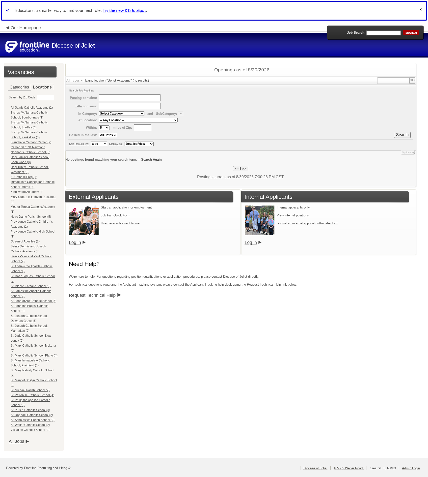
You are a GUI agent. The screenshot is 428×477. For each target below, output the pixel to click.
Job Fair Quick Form (115, 215)
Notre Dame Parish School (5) (31, 216)
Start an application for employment (126, 207)
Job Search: (356, 32)
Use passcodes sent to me (120, 223)
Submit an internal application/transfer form (307, 223)
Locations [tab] (42, 87)
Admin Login (411, 468)
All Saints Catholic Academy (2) (32, 107)
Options (406, 152)
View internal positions (293, 215)
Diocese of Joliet (315, 468)
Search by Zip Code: (22, 97)
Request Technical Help (92, 295)
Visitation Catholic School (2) (30, 430)
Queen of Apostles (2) (25, 241)
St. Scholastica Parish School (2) (32, 420)
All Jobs (16, 441)
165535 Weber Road (349, 468)
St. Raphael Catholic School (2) (32, 415)
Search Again (151, 159)
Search (402, 135)
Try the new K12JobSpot (124, 10)
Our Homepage (26, 27)
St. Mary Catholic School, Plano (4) (34, 355)
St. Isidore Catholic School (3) (31, 286)
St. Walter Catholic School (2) (30, 425)
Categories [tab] (19, 87)
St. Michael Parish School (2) (30, 390)
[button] (421, 11)
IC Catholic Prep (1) (24, 177)
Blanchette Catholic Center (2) (31, 142)
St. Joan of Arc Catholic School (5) (33, 301)
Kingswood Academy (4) (27, 192)
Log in (75, 242)
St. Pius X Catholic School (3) (30, 410)
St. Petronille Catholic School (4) (32, 395)
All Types (73, 80)
